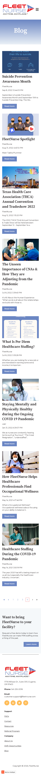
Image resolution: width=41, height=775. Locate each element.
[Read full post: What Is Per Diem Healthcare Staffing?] (20, 327)
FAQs (6, 716)
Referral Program (12, 731)
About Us (8, 741)
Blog (6, 751)
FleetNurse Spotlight (18, 139)
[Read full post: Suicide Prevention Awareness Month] (20, 62)
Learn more (31, 644)
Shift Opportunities (12, 746)
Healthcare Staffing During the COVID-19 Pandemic (19, 554)
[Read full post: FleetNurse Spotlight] (20, 125)
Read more (9, 106)
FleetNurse (7, 86)
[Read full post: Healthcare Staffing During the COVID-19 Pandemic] (20, 535)
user (4, 424)
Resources (9, 726)
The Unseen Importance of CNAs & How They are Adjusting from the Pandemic (20, 274)
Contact (7, 721)
